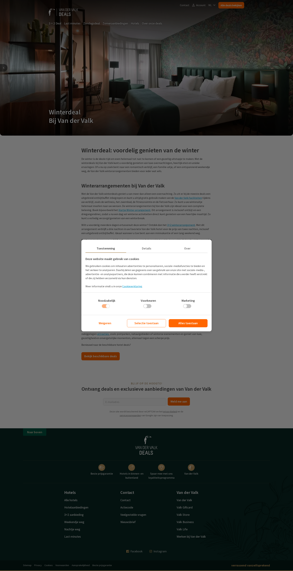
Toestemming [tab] (106, 248)
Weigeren (105, 323)
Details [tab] (146, 248)
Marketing (188, 301)
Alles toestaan (188, 323)
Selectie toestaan (146, 323)
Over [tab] (187, 248)
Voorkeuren (148, 301)
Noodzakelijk (106, 301)
